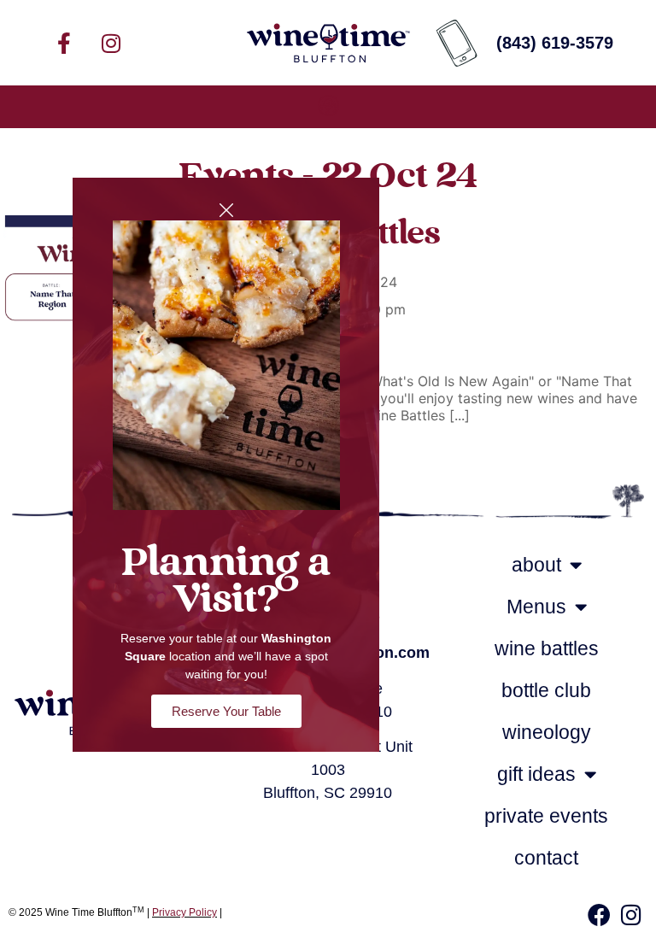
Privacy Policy (184, 912)
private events (546, 816)
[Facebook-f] (64, 42)
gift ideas (536, 774)
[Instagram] (111, 42)
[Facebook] (599, 915)
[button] (328, 107)
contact (546, 858)
